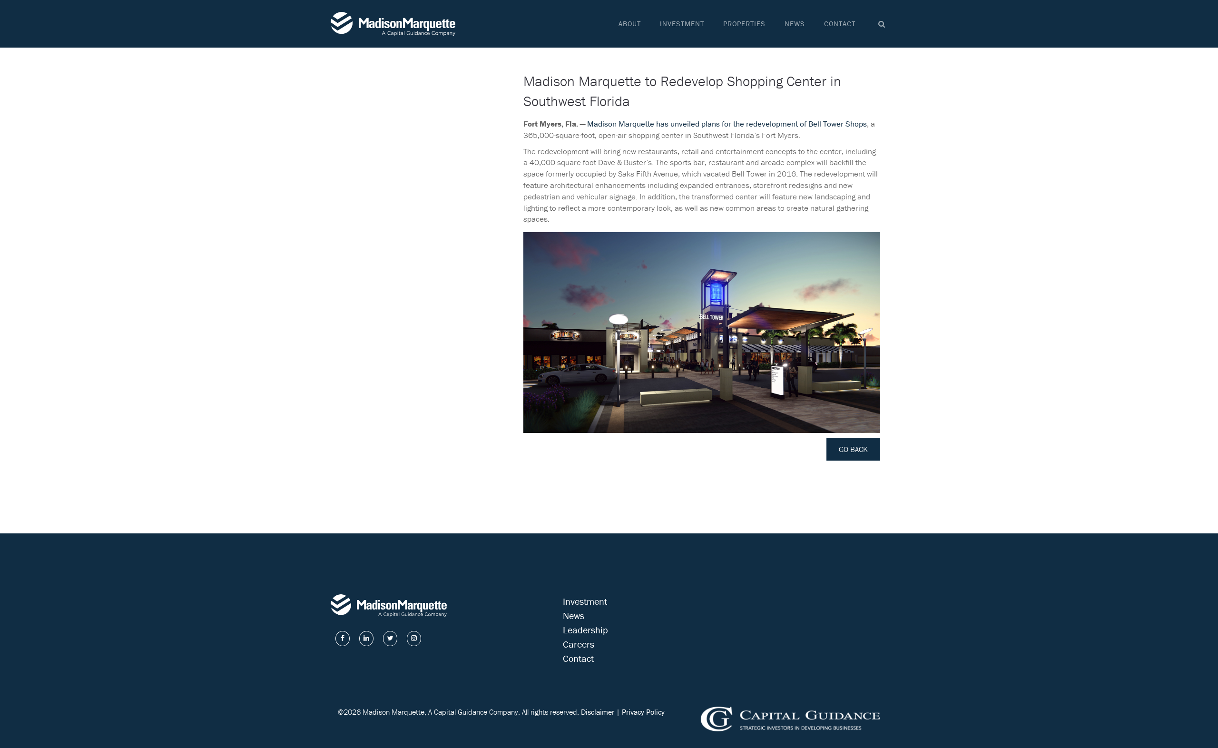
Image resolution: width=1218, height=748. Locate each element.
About (630, 23)
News (795, 23)
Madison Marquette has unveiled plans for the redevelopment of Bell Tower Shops (727, 123)
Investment (682, 23)
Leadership (585, 630)
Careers (578, 644)
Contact (839, 23)
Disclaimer (597, 712)
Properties (744, 23)
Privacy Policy (643, 712)
